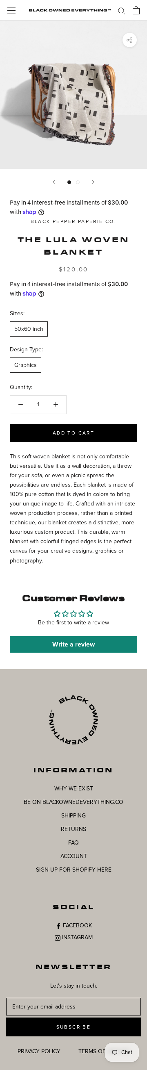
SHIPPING (73, 815)
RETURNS (73, 829)
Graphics (25, 365)
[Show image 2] (78, 182)
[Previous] (54, 182)
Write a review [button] (73, 644)
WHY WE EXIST (73, 788)
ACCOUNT (73, 856)
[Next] (93, 182)
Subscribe (73, 1027)
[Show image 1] (69, 182)
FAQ (73, 842)
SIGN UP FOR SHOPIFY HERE (73, 869)
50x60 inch (28, 329)
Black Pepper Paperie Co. (74, 221)
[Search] (121, 10)
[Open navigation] (11, 10)
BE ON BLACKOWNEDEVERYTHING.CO (73, 802)
